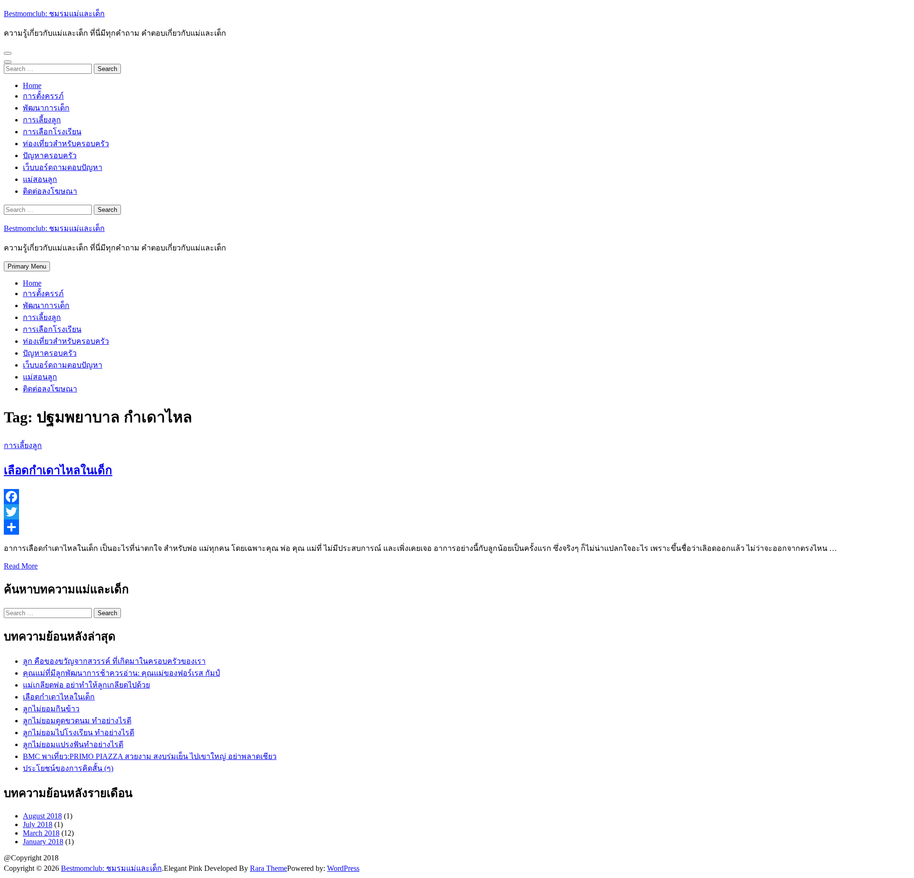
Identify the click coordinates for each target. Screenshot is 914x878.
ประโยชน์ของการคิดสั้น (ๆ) (68, 768)
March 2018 (41, 833)
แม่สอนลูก (40, 179)
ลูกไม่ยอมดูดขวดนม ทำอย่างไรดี (77, 721)
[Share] (457, 527)
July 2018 (37, 824)
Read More (21, 566)
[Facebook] (457, 496)
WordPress (343, 868)
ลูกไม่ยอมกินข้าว (51, 709)
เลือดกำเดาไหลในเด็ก (58, 470)
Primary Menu (27, 266)
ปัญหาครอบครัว (50, 155)
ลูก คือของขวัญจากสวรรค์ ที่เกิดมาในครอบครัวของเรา (114, 661)
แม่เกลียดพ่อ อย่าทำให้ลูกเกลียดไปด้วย (86, 685)
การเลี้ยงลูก (42, 120)
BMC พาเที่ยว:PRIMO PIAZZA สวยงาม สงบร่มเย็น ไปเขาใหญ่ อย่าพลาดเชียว (150, 756)
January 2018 (43, 842)
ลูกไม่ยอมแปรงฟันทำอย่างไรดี (73, 744)
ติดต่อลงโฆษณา (50, 191)
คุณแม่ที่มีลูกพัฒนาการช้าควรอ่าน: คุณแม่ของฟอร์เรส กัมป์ (121, 673)
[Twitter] (457, 511)
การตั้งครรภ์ (43, 96)
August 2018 (42, 816)
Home (32, 85)
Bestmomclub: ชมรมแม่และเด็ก (54, 14)
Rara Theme (268, 868)
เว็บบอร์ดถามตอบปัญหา (62, 167)
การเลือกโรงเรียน (52, 132)
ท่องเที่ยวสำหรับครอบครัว (66, 144)
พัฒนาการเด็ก (46, 108)
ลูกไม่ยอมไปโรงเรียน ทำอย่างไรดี (78, 732)
